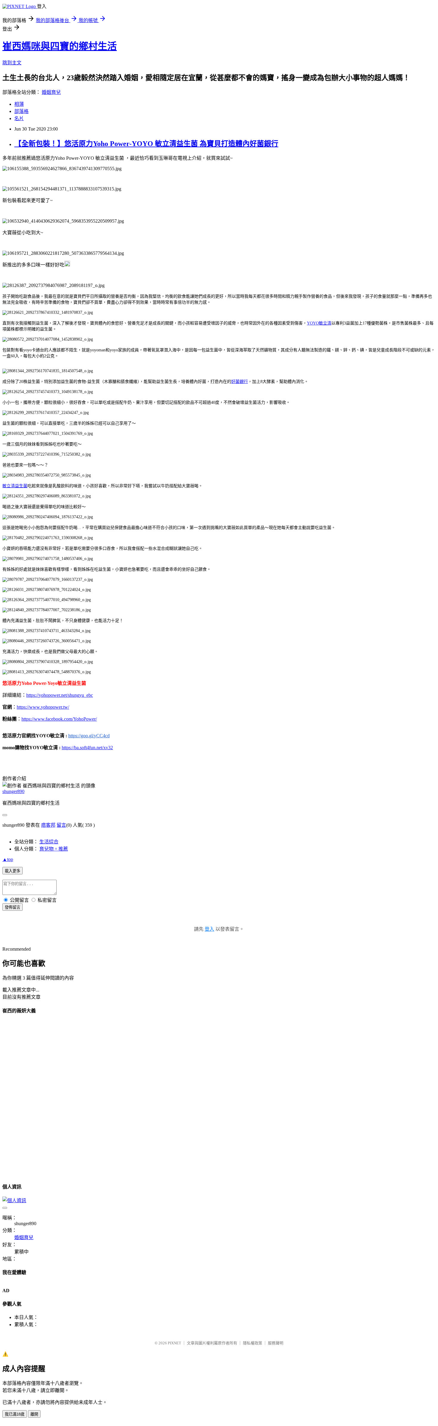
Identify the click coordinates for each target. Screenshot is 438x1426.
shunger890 (13, 791)
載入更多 (12, 871)
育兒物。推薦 (53, 848)
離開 (34, 1414)
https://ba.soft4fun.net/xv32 (87, 747)
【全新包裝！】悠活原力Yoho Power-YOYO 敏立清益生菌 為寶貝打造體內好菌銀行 (146, 144)
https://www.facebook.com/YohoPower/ (59, 718)
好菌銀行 (239, 381)
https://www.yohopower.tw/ (43, 707)
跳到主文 (11, 62)
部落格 (21, 111)
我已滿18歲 (14, 1414)
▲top (7, 859)
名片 (19, 118)
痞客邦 (48, 825)
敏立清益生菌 (14, 486)
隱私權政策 (252, 1343)
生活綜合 (48, 841)
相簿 (19, 104)
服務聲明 (275, 1343)
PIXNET (174, 1343)
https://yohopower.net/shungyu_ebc (59, 695)
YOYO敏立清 (319, 323)
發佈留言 (12, 907)
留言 (61, 825)
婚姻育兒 (51, 92)
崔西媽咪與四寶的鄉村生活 (59, 46)
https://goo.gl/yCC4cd (89, 735)
